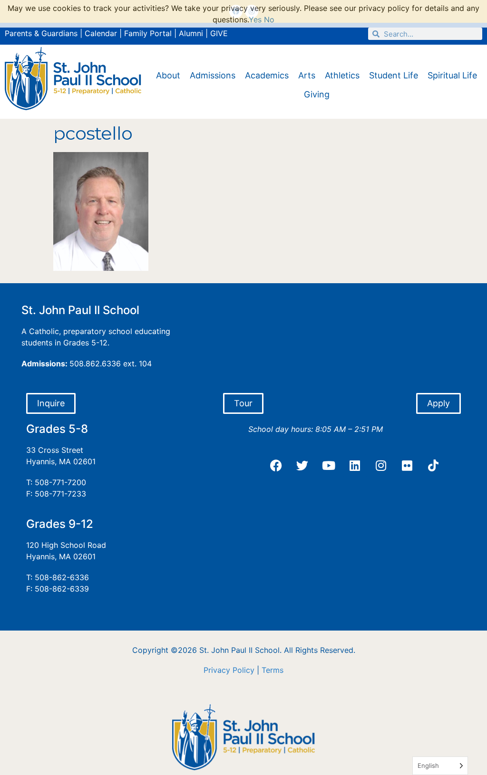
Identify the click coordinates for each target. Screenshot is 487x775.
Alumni (191, 33)
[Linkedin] (355, 466)
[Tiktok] (433, 466)
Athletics (342, 75)
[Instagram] (381, 466)
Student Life (393, 75)
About (168, 75)
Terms (272, 670)
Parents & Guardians (41, 33)
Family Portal (148, 33)
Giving (317, 94)
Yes (255, 19)
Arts (306, 75)
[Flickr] (407, 466)
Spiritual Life (452, 75)
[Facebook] (276, 466)
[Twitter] (302, 466)
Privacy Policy (229, 670)
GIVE (219, 33)
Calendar (101, 33)
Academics (267, 75)
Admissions (212, 75)
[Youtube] (329, 466)
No (269, 19)
